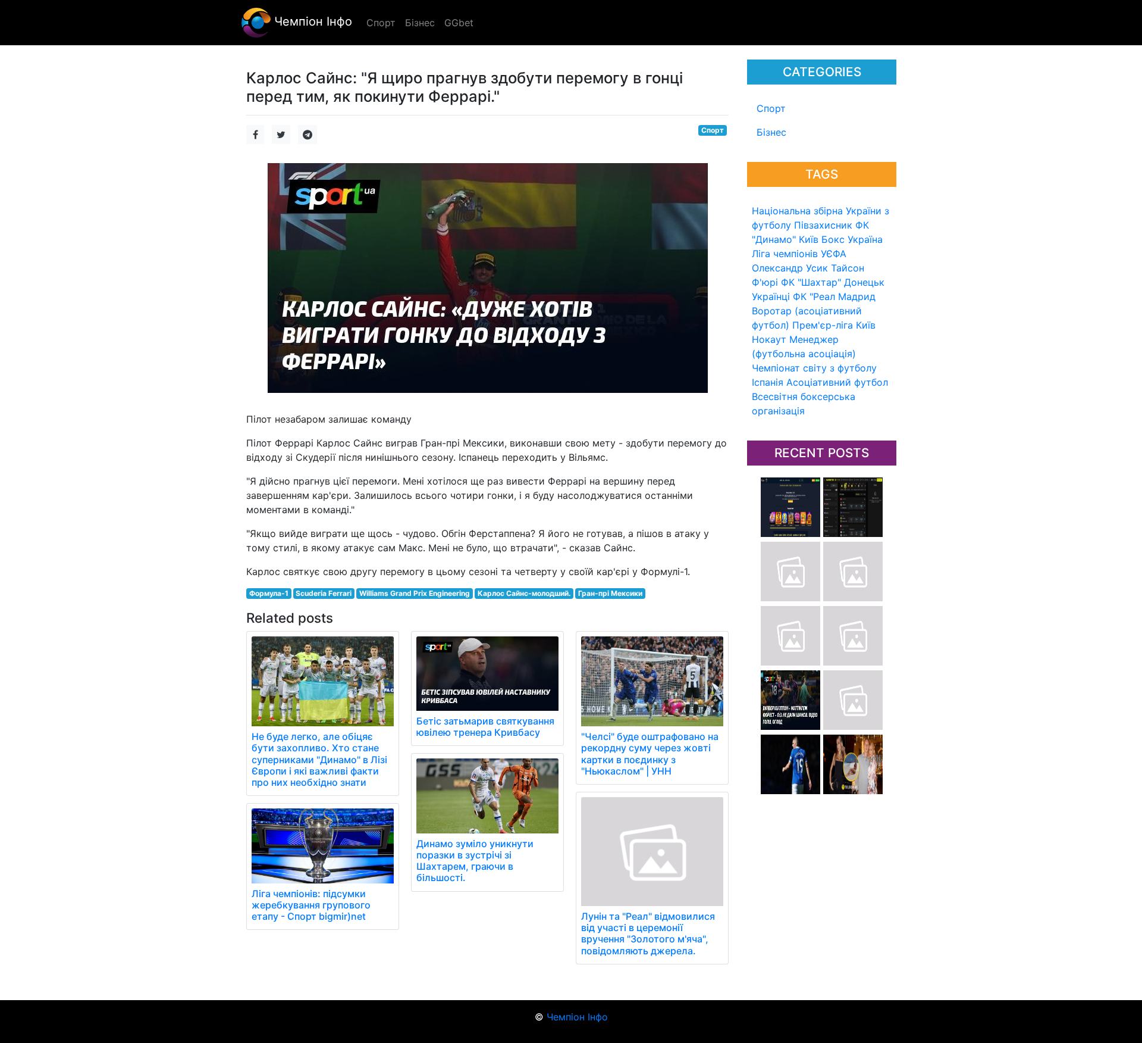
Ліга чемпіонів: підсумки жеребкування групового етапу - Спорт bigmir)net (311, 905)
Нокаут (769, 339)
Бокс (833, 239)
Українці (771, 296)
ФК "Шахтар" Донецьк (832, 282)
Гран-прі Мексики (610, 593)
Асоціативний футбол (837, 382)
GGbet (458, 23)
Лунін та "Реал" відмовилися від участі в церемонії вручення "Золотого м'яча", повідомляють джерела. (648, 933)
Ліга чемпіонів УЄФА (799, 254)
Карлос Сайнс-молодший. (524, 593)
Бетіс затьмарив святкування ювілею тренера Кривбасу (485, 726)
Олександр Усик (790, 268)
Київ (866, 325)
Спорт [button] (381, 23)
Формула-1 (268, 593)
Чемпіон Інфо (311, 21)
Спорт (771, 108)
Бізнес (771, 132)
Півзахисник (823, 225)
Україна (865, 239)
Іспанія (767, 382)
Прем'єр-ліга (822, 325)
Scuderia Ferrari (324, 593)
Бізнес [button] (420, 23)
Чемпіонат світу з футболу (814, 368)
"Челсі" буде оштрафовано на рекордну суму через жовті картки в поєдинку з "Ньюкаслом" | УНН (650, 753)
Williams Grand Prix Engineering (414, 593)
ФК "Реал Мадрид (834, 296)
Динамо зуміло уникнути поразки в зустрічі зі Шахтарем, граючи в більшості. (475, 861)
